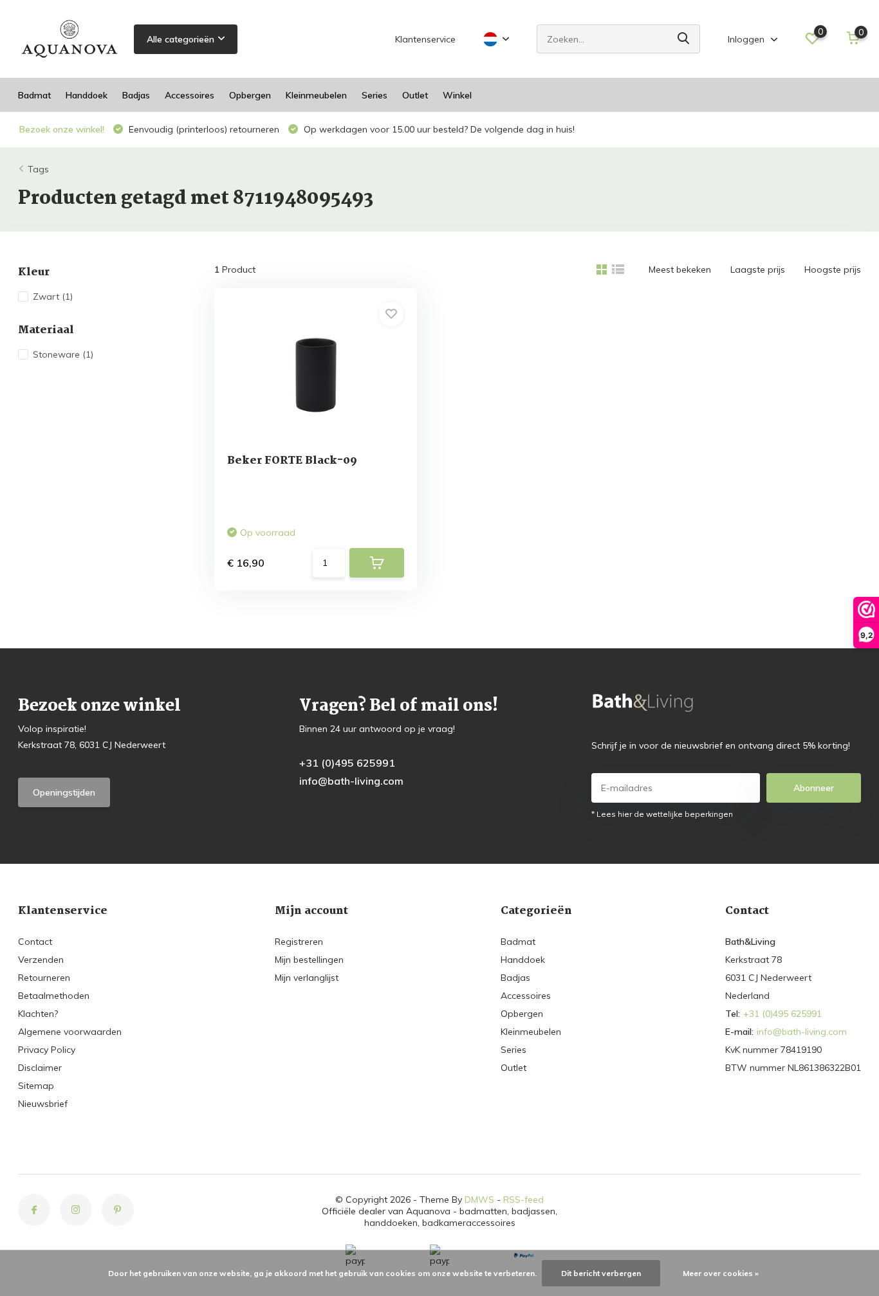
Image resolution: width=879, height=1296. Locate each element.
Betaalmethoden (53, 995)
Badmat (34, 95)
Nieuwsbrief (43, 1103)
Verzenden (41, 959)
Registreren (299, 941)
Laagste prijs (757, 269)
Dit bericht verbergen (601, 1273)
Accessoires (189, 95)
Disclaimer (40, 1067)
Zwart (53, 296)
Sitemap (36, 1085)
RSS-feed (523, 1199)
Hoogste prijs (832, 269)
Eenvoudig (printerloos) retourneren (202, 129)
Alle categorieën (180, 39)
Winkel (457, 95)
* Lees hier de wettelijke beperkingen (662, 814)
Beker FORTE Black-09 (292, 461)
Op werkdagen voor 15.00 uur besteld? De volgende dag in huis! (438, 129)
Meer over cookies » (721, 1273)
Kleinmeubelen (316, 95)
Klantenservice (425, 39)
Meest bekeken (680, 269)
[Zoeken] (684, 38)
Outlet (415, 95)
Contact (35, 941)
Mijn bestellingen (309, 959)
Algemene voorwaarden (70, 1031)
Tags (38, 169)
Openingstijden (64, 792)
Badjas (136, 95)
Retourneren (44, 977)
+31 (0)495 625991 (347, 762)
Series (374, 95)
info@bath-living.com (351, 780)
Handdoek (86, 95)
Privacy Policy (46, 1049)
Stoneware (63, 354)
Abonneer (813, 788)
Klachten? (38, 1013)
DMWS (479, 1199)
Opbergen (250, 95)
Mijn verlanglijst (306, 977)
